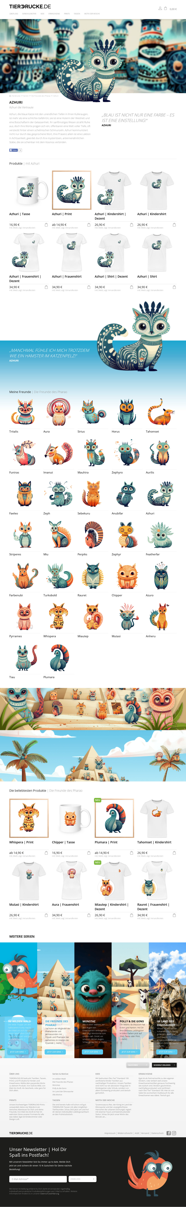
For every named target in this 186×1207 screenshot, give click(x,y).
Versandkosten (29, 227)
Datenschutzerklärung (49, 1193)
